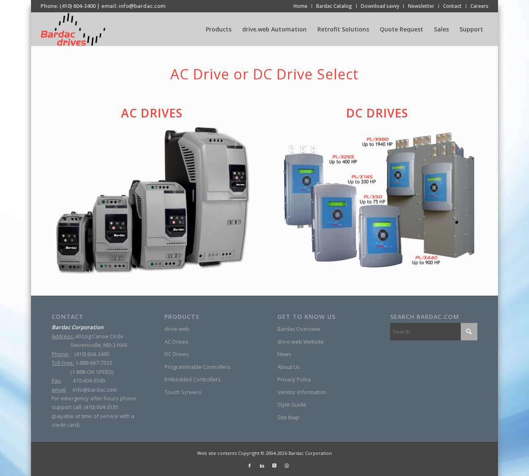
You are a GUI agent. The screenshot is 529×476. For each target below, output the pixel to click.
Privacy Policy (294, 379)
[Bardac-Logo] (73, 29)
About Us (288, 367)
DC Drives (377, 113)
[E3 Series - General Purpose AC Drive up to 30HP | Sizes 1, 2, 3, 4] (152, 199)
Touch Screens (183, 392)
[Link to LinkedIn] (262, 465)
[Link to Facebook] (249, 465)
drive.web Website (300, 341)
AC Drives (152, 113)
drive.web (176, 328)
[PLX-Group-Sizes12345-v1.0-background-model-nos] (377, 200)
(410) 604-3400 (77, 6)
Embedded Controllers (192, 379)
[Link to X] (274, 465)
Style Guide (291, 404)
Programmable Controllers (197, 367)
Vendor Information (301, 392)
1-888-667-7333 (93, 362)
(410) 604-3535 (100, 407)
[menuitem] (300, 6)
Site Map (288, 417)
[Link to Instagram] (287, 465)
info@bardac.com (142, 6)
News (284, 354)
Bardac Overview (298, 328)
